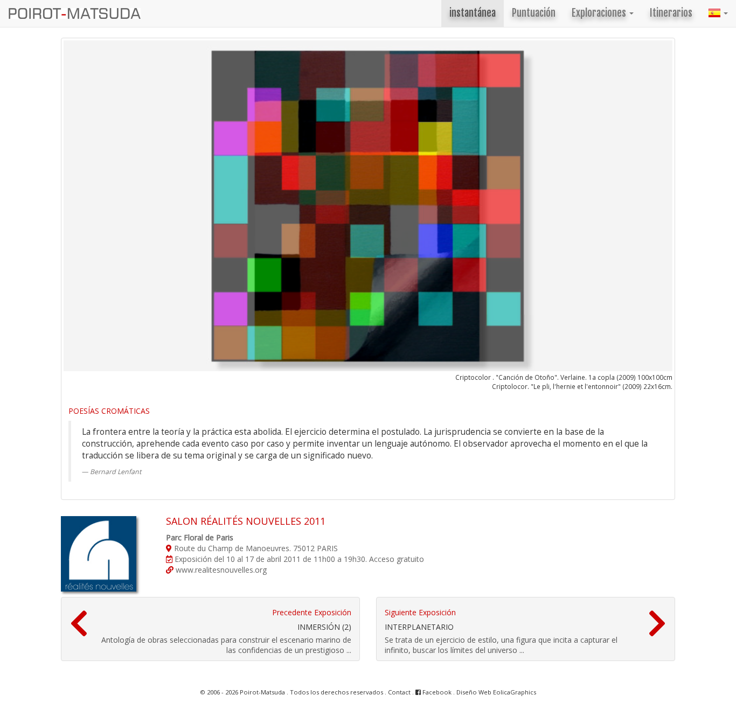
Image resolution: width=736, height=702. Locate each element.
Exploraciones (600, 13)
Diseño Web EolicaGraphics (496, 692)
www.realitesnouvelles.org (220, 570)
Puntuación (534, 13)
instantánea (472, 13)
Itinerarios (671, 13)
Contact (399, 692)
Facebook (436, 692)
